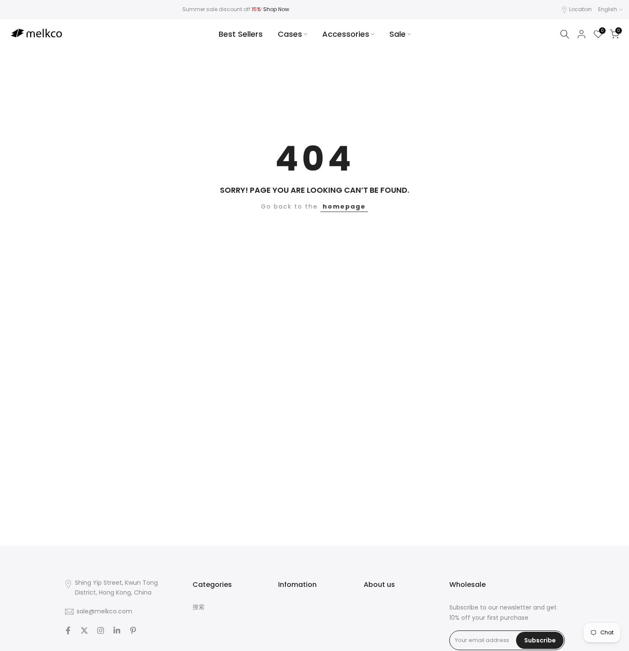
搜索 (199, 607)
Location (580, 9)
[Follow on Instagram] (100, 630)
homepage (344, 206)
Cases (290, 34)
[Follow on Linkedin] (117, 630)
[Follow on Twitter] (84, 630)
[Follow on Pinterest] (133, 630)
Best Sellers (241, 34)
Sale (397, 34)
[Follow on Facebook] (68, 630)
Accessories (345, 34)
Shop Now (276, 9)
